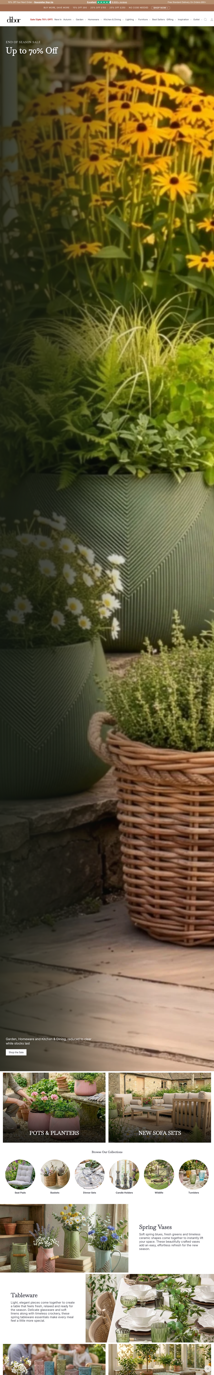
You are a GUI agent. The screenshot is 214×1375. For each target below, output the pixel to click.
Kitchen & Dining (113, 19)
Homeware (94, 19)
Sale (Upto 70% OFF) (41, 19)
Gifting (170, 19)
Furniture (143, 19)
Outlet (196, 19)
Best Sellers (158, 19)
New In (58, 19)
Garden (80, 19)
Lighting (129, 19)
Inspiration (183, 19)
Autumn (67, 19)
